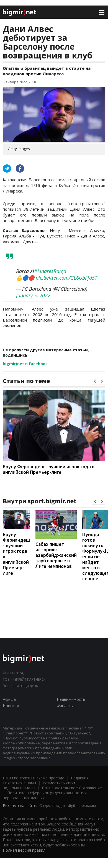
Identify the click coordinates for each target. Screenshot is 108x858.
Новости (11, 705)
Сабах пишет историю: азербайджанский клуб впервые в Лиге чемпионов (56, 555)
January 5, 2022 (33, 295)
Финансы (65, 705)
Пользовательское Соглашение (72, 787)
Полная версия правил (24, 850)
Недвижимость (71, 699)
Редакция (80, 778)
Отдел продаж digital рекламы (67, 805)
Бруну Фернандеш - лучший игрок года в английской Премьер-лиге (48, 469)
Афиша (9, 699)
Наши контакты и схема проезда (33, 778)
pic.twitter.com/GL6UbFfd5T (66, 277)
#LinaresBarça (50, 271)
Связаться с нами (19, 782)
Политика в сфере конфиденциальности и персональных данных (45, 795)
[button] (95, 381)
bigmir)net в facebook (25, 363)
